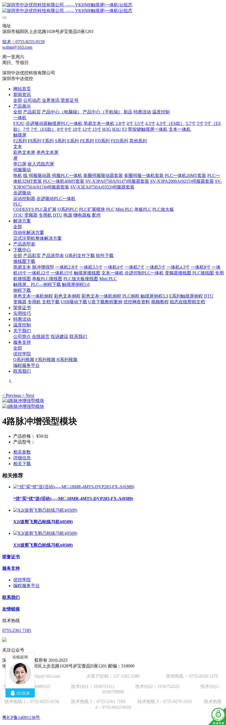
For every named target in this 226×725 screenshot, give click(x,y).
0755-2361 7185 (16, 630)
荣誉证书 (11, 556)
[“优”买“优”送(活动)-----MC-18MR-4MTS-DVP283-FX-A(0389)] (73, 486)
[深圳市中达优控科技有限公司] (113, 8)
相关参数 (22, 452)
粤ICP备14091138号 (21, 717)
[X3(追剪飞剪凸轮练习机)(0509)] (45, 533)
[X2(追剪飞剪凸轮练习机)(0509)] (45, 510)
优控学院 (22, 579)
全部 (17, 100)
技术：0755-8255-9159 (23, 41)
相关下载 (22, 463)
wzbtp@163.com (17, 47)
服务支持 (11, 568)
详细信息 (22, 458)
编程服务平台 (26, 585)
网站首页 (22, 88)
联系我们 (11, 597)
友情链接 (11, 609)
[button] (12, 395)
